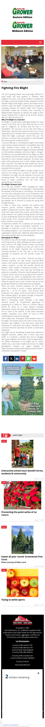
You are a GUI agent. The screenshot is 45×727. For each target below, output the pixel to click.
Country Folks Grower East (22, 656)
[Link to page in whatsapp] (28, 358)
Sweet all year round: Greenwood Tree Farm (22, 558)
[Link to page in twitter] (11, 358)
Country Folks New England (22, 650)
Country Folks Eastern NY (22, 645)
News (5, 82)
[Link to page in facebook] (5, 358)
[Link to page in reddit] (34, 358)
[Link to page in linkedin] (17, 358)
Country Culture (22, 661)
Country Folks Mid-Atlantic (22, 652)
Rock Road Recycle (22, 665)
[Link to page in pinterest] (22, 358)
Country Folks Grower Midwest (22, 658)
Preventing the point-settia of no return (19, 513)
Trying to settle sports (13, 599)
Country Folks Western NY (22, 647)
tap (40, 42)
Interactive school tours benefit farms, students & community (22, 472)
